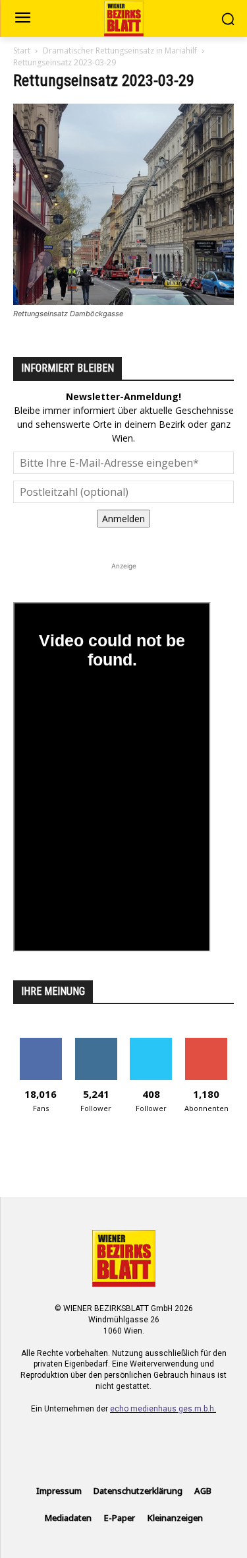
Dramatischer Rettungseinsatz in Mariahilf (120, 50)
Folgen (96, 1043)
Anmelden (123, 518)
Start (21, 50)
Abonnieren (206, 1043)
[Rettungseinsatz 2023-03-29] (123, 301)
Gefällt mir (40, 1043)
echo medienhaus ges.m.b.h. (163, 1408)
